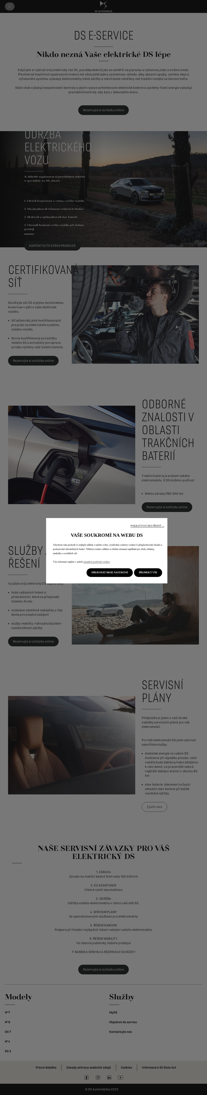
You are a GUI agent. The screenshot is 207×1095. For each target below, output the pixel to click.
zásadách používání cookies (96, 561)
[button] (147, 526)
